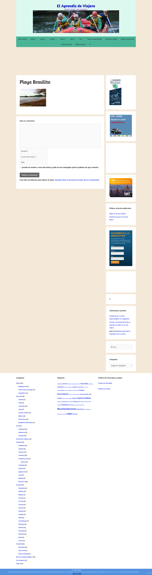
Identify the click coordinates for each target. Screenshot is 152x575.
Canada (20, 399)
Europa (42, 39)
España (33, 39)
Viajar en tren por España (117, 214)
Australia (21, 547)
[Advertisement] (76, 60)
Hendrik (111, 316)
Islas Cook (21, 550)
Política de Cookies (104, 389)
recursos (80, 409)
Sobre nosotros (22, 39)
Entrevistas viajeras (111, 39)
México (20, 416)
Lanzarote (65, 401)
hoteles (74, 398)
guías (70, 398)
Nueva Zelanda (23, 554)
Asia (80, 39)
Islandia (20, 514)
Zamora (23, 462)
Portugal (21, 531)
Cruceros (86, 387)
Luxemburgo (22, 521)
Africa (72, 39)
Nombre (113, 251)
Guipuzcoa (21, 472)
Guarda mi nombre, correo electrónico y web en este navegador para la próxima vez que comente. (60, 167)
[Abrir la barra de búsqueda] (89, 44)
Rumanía (21, 534)
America (62, 39)
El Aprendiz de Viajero (76, 5)
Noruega (21, 524)
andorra (70, 384)
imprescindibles (84, 398)
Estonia (20, 504)
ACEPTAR (77, 573)
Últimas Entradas (66, 44)
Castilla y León (23, 459)
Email (112, 245)
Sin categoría (20, 560)
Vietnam (21, 435)
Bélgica (20, 495)
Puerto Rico (22, 419)
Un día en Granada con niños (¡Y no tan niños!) (119, 325)
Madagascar (22, 386)
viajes (69, 413)
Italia (20, 518)
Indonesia (21, 432)
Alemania (21, 488)
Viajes (18, 563)
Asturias (21, 452)
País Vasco (21, 481)
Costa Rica (21, 406)
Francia (20, 508)
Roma (85, 409)
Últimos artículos (80, 44)
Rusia (20, 537)
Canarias (21, 455)
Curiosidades (60, 390)
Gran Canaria (65, 398)
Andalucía (21, 445)
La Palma (70, 401)
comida (74, 387)
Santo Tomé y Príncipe (25, 390)
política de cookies (114, 572)
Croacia (20, 498)
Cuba (20, 409)
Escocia (20, 501)
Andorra (21, 491)
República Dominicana (25, 422)
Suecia (20, 540)
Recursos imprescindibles (94, 39)
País (112, 256)
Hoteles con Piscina (115, 322)
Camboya (21, 429)
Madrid (20, 478)
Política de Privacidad (105, 383)
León (20, 475)
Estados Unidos (23, 413)
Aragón (20, 449)
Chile (20, 403)
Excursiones (62, 394)
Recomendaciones (66, 408)
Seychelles (22, 393)
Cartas (65, 387)
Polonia (20, 527)
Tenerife (64, 414)
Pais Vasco (71, 405)
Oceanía (52, 39)
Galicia (20, 468)
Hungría (21, 511)
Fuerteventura (76, 394)
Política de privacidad (127, 39)
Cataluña (21, 465)
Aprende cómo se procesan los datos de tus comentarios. (77, 180)
